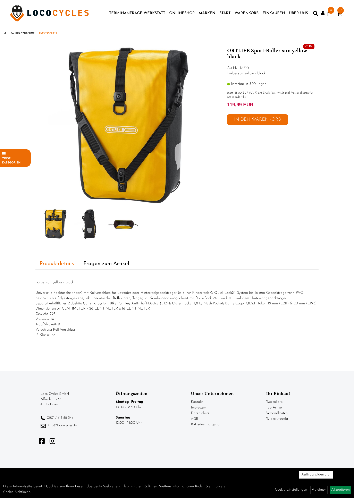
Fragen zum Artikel (106, 264)
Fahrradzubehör (23, 33)
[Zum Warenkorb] (339, 14)
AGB (194, 419)
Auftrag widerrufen (316, 474)
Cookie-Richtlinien (16, 492)
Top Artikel (274, 407)
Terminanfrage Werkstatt (137, 13)
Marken (207, 13)
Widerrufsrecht (277, 419)
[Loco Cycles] (49, 13)
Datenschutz (200, 413)
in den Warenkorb (257, 119)
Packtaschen (48, 33)
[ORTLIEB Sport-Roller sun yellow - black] (130, 126)
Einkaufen (274, 13)
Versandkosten (277, 413)
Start (224, 13)
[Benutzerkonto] (322, 13)
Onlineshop (182, 13)
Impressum (198, 407)
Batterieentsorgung (205, 424)
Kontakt (197, 402)
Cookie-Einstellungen (291, 490)
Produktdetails (57, 264)
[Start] (5, 33)
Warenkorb (247, 13)
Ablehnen (319, 490)
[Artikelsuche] (315, 14)
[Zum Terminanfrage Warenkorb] (330, 14)
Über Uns (298, 13)
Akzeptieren (340, 490)
